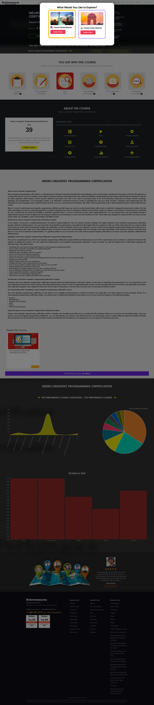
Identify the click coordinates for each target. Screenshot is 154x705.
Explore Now (57, 32)
